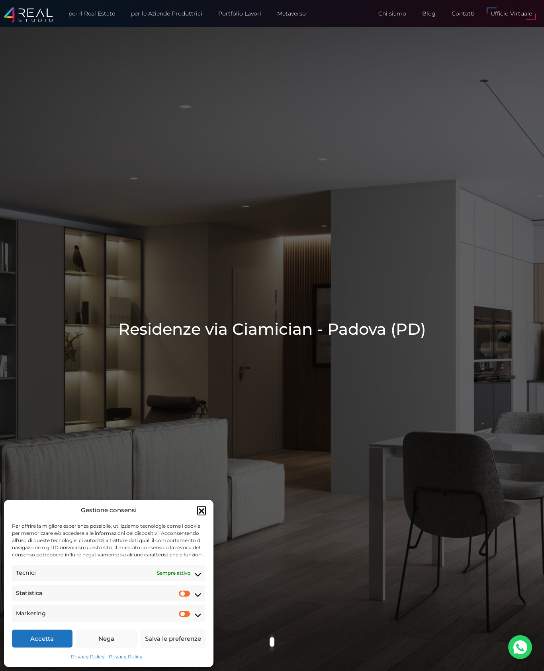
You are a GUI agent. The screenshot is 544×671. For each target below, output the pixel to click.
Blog (429, 13)
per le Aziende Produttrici (166, 13)
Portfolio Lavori (239, 13)
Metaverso (291, 13)
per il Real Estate (91, 13)
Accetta (42, 638)
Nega (106, 638)
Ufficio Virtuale (511, 13)
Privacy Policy (88, 656)
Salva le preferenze (173, 638)
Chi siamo (392, 13)
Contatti (463, 13)
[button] (201, 510)
